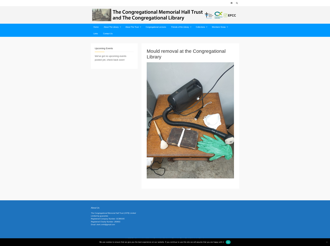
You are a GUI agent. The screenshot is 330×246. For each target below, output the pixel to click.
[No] (326, 242)
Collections (200, 27)
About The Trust (132, 27)
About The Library (111, 27)
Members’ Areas (219, 27)
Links (95, 33)
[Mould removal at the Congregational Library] (190, 120)
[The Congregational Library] (165, 15)
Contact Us (108, 33)
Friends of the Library (180, 27)
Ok (228, 242)
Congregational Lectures (156, 27)
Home (96, 27)
